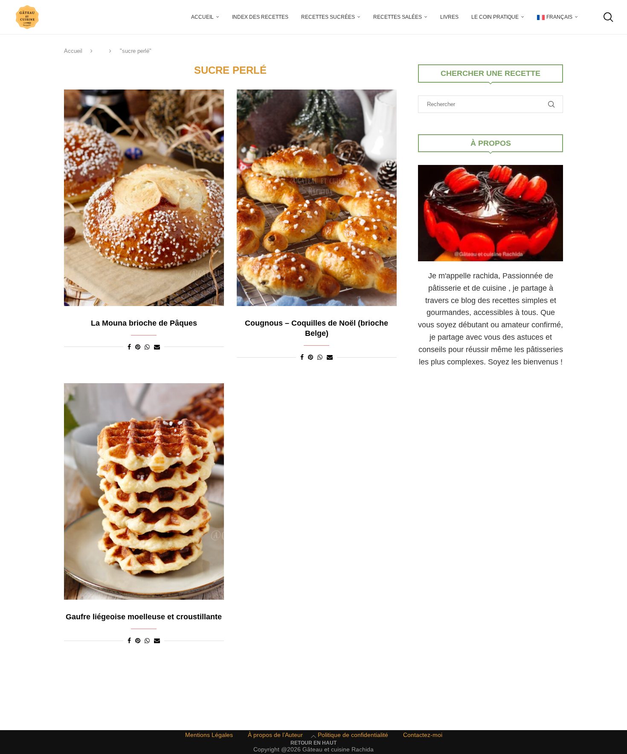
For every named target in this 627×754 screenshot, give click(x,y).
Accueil (202, 17)
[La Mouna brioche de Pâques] (144, 198)
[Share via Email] (157, 347)
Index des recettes (260, 17)
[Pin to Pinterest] (137, 347)
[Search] (608, 17)
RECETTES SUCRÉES (328, 17)
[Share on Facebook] (129, 347)
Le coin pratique (495, 17)
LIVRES (449, 17)
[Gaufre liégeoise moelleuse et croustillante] (144, 491)
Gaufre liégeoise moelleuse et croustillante (144, 616)
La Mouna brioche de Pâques (144, 323)
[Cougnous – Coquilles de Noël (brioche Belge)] (317, 198)
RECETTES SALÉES (397, 17)
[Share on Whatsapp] (147, 347)
